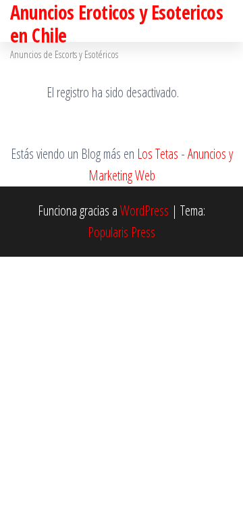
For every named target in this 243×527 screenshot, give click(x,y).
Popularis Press (121, 232)
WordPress (144, 210)
